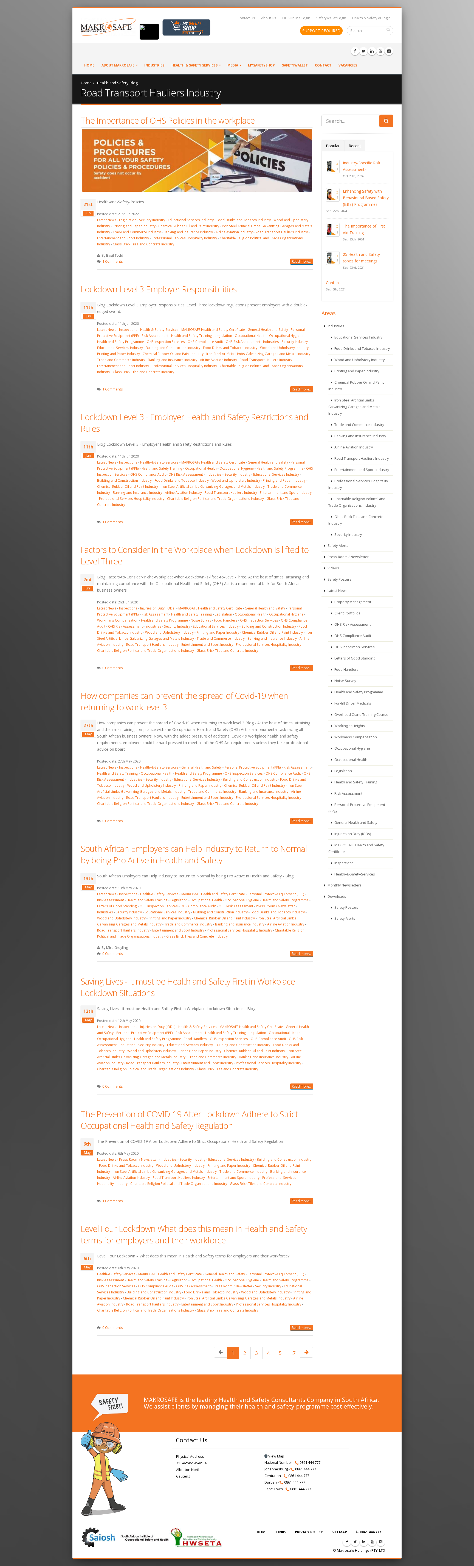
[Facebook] (355, 51)
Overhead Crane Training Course (361, 714)
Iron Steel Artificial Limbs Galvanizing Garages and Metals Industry (258, 353)
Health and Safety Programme (120, 341)
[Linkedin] (372, 51)
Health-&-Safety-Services (159, 329)
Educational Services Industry (191, 220)
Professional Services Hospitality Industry (184, 238)
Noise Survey (201, 620)
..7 (292, 1353)
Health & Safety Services (194, 65)
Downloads (336, 896)
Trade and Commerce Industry (137, 232)
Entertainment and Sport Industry (123, 238)
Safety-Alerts (337, 545)
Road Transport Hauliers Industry (281, 232)
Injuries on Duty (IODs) (158, 608)
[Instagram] (389, 51)
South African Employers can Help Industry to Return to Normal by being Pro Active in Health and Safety (194, 854)
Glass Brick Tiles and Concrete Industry (143, 244)
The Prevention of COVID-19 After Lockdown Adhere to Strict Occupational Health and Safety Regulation (189, 1119)
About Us (268, 18)
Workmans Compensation (117, 620)
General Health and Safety (268, 329)
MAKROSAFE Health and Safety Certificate (213, 329)
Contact (323, 65)
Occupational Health (250, 335)
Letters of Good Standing (117, 906)
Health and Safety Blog (117, 82)
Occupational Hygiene (286, 335)
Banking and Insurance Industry (188, 232)
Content (333, 282)
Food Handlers (225, 620)
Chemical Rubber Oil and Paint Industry (188, 226)
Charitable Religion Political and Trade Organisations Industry (215, 498)
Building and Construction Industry (173, 347)
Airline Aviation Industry (234, 232)
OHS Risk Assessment (243, 341)
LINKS (281, 1532)
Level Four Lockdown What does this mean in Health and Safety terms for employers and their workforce (194, 1234)
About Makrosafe (117, 65)
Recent (355, 145)
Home (89, 65)
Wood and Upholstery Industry (284, 347)
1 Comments (112, 261)
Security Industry (152, 220)
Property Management (352, 602)
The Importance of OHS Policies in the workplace (168, 120)
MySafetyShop (261, 65)
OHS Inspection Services (166, 341)
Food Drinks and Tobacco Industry (243, 220)
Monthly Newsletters (344, 885)
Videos (333, 568)
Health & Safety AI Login (371, 18)
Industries (154, 65)
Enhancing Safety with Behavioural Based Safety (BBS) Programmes (366, 198)
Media (232, 65)
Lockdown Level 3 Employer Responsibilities (158, 289)
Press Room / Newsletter (275, 906)
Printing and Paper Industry (134, 226)
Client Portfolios (347, 613)
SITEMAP (339, 1532)
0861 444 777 (370, 1532)
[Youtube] (380, 51)
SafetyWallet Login (331, 18)
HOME (262, 1532)
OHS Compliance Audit (205, 341)
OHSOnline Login (296, 18)
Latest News (106, 220)
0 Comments (112, 668)
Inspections (128, 329)
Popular (333, 145)
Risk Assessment (155, 335)
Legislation (127, 220)
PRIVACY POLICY (309, 1532)
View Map (275, 1456)
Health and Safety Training (191, 335)
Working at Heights (349, 726)
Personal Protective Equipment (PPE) (252, 767)
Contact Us (246, 18)
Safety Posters (339, 579)
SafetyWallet (295, 65)
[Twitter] (363, 51)
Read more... (302, 261)
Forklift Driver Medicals (352, 703)
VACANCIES (347, 65)
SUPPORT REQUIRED (321, 30)
